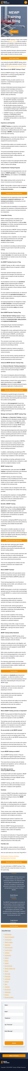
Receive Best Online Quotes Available (14, 390)
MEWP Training (13, 41)
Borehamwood (8, 966)
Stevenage (7, 973)
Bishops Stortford (9, 997)
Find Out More (14, 671)
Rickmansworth (8, 947)
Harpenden (7, 945)
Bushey (6, 960)
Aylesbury (16, 856)
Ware (6, 984)
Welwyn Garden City (10, 968)
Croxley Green (8, 950)
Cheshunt (7, 987)
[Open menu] (25, 2)
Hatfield (7, 963)
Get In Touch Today (14, 58)
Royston (7, 994)
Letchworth (7, 979)
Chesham (10, 856)
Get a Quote (14, 31)
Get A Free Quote (14, 926)
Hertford (7, 981)
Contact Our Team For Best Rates (14, 193)
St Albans (7, 952)
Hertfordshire (8, 955)
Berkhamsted (4, 856)
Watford (6, 958)
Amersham (13, 858)
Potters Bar (7, 976)
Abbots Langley (9, 942)
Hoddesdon (8, 992)
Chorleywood (8, 939)
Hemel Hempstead (9, 937)
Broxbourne (8, 989)
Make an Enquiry (14, 1055)
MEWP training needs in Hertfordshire (16, 66)
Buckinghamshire (5, 858)
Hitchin (6, 971)
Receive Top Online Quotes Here (14, 540)
